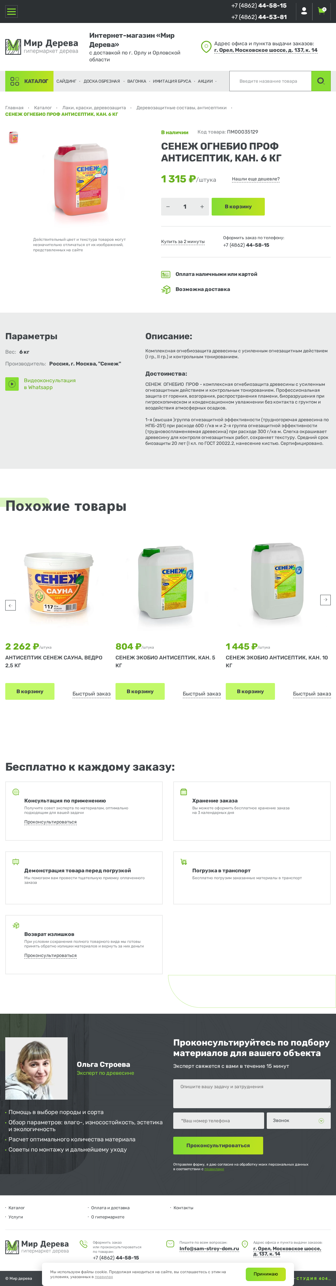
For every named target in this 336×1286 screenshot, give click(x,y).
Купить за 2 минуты (183, 241)
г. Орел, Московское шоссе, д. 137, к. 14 (266, 50)
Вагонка (136, 81)
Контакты (183, 1207)
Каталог (36, 81)
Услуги (16, 1216)
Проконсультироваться (50, 822)
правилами (214, 1169)
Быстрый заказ (92, 694)
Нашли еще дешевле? (256, 179)
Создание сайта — (279, 1278)
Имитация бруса (172, 81)
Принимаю (266, 1274)
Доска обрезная (102, 81)
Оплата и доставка (110, 1207)
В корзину (29, 691)
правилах (104, 1277)
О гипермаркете (107, 1216)
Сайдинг (66, 81)
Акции (205, 81)
